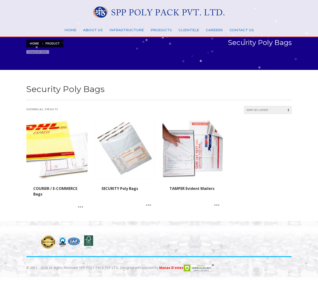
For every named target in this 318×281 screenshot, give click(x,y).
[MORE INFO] (80, 207)
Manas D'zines (171, 267)
